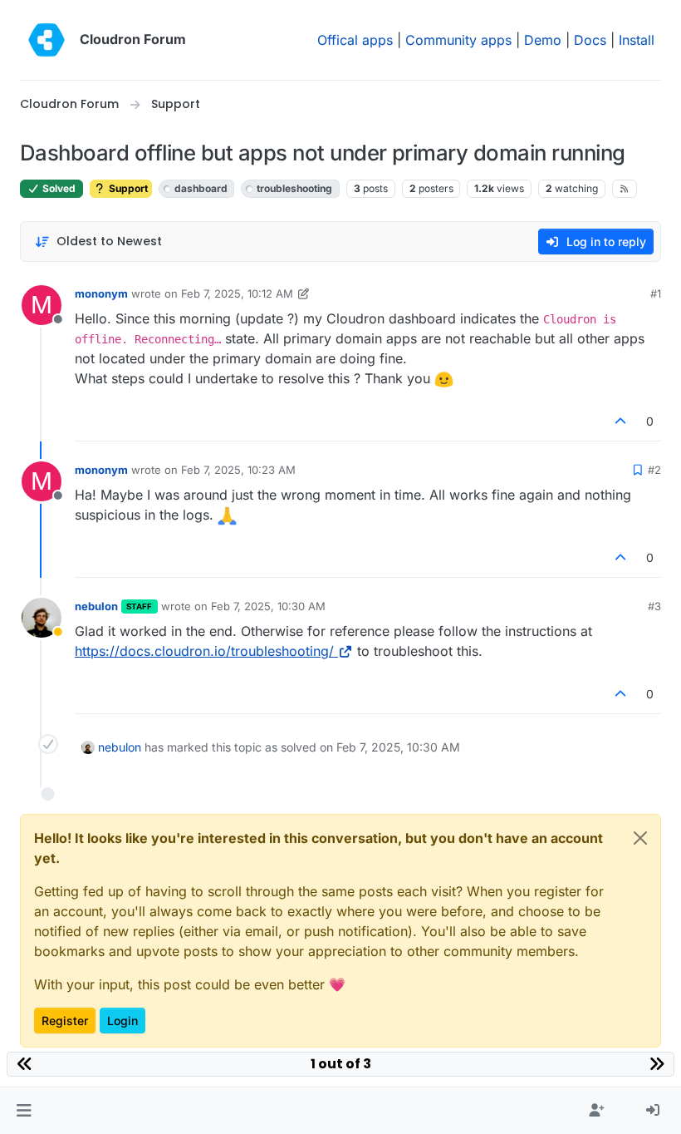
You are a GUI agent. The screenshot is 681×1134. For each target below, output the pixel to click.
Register (65, 1020)
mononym (101, 293)
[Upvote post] (621, 421)
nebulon (96, 606)
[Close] (640, 838)
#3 (654, 606)
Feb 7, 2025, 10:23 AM (238, 469)
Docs (590, 40)
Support (127, 188)
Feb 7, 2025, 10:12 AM (237, 293)
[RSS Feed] (625, 189)
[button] (24, 1110)
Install (636, 40)
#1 (655, 293)
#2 (654, 469)
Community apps (458, 40)
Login (122, 1020)
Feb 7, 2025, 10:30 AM (268, 606)
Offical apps (355, 40)
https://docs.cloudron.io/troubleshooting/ (204, 651)
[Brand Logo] (46, 40)
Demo (542, 40)
